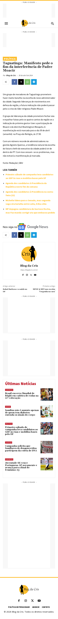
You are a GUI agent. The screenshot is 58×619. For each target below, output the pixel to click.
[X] (21, 82)
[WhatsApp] (27, 82)
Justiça (9, 442)
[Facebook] (14, 82)
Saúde (8, 407)
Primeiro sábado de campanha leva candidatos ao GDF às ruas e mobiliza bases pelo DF (21, 431)
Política (10, 58)
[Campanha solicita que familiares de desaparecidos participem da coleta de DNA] (47, 447)
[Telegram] (34, 82)
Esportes (9, 390)
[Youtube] (35, 274)
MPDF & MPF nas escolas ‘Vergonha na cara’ (44, 290)
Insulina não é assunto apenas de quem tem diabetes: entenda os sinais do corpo (22, 412)
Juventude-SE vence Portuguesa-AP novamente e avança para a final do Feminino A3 (21, 466)
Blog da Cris (11, 75)
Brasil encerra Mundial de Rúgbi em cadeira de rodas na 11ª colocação (21, 395)
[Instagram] (27, 274)
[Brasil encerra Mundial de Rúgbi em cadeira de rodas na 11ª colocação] (47, 394)
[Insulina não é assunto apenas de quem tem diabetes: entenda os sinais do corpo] (47, 411)
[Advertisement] (29, 11)
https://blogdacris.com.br (29, 270)
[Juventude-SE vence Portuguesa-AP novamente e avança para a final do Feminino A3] (47, 464)
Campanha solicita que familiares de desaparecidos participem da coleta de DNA (21, 448)
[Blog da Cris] (29, 253)
